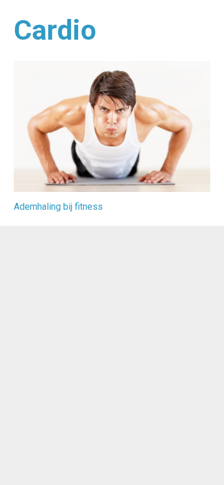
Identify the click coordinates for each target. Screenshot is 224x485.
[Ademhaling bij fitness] (112, 126)
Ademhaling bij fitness (58, 206)
